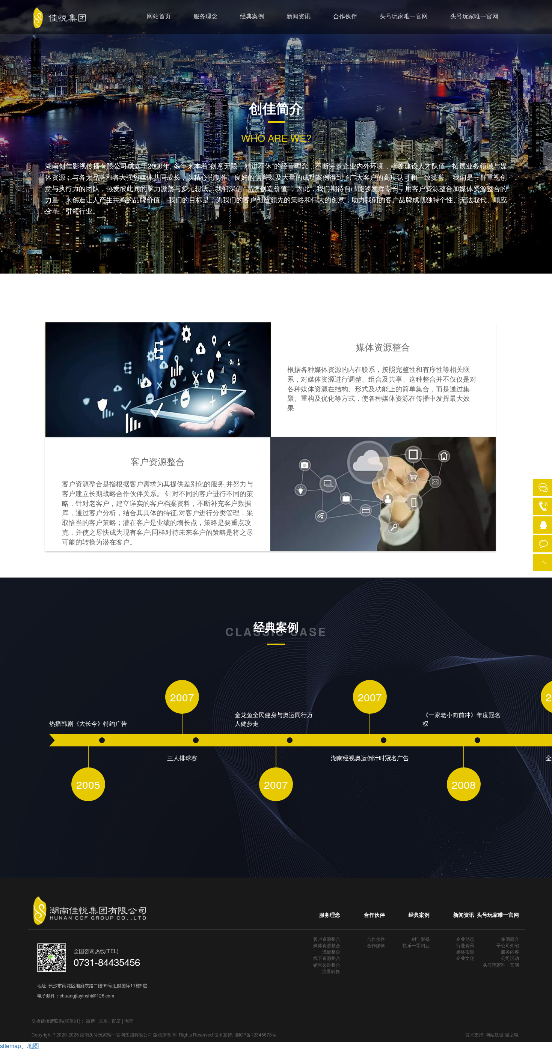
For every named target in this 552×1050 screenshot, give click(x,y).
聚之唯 (512, 1034)
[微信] (543, 542)
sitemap (10, 1045)
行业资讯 (465, 945)
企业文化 (465, 958)
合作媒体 (376, 945)
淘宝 (128, 1020)
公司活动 (510, 958)
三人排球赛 (182, 758)
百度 (116, 1020)
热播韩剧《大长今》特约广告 (88, 723)
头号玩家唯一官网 (404, 16)
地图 (33, 1045)
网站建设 (495, 1034)
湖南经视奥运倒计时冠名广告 (370, 758)
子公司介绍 (507, 945)
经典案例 (252, 16)
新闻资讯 (299, 16)
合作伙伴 (345, 16)
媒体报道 (465, 951)
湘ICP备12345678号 (255, 1034)
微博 (90, 1020)
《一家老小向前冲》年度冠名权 (461, 719)
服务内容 (510, 951)
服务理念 (205, 16)
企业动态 (465, 939)
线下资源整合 (326, 958)
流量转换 (331, 971)
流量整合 (331, 951)
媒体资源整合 (326, 945)
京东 (103, 1020)
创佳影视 (421, 939)
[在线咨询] (543, 487)
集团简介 (510, 939)
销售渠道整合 (326, 964)
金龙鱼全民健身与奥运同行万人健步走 (274, 719)
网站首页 (159, 16)
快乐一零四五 (416, 945)
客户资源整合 (326, 939)
